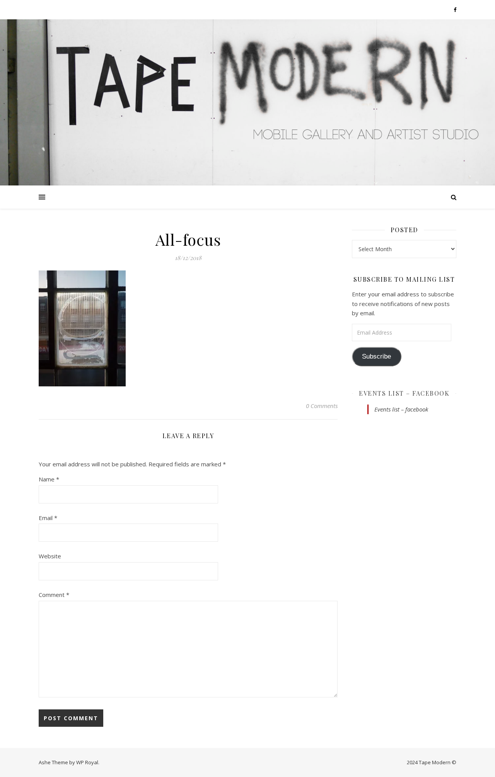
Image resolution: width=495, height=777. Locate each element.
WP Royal (87, 762)
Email (48, 518)
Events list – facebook (404, 393)
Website (50, 556)
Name (49, 479)
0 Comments (322, 406)
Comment (54, 594)
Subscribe (376, 356)
